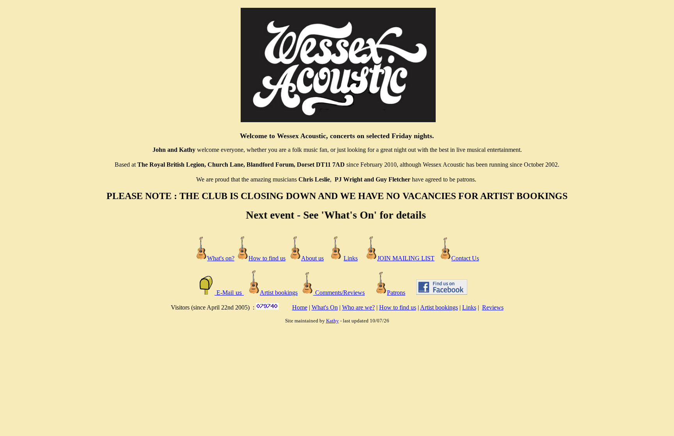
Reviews (493, 307)
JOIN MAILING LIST (406, 258)
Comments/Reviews (340, 292)
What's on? (220, 258)
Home (299, 307)
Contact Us (465, 258)
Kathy (332, 321)
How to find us (397, 307)
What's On (325, 307)
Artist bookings (439, 307)
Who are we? (358, 307)
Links (351, 258)
